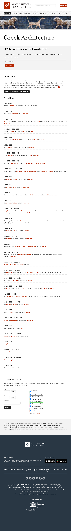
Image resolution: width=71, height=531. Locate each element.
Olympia (33, 131)
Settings (46, 471)
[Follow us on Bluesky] (33, 479)
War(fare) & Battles (37, 411)
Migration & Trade (37, 399)
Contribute (42, 13)
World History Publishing (16, 486)
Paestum (26, 187)
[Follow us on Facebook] (27, 479)
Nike (26, 288)
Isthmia (25, 113)
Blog (35, 469)
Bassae (26, 304)
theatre (12, 312)
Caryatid (46, 195)
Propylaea (9, 272)
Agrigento (29, 238)
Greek (38, 121)
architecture (53, 195)
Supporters (37, 471)
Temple (9, 147)
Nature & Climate (37, 401)
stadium (9, 352)
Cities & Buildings (37, 394)
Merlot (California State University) (23, 427)
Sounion (21, 264)
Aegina (31, 147)
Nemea (21, 344)
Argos (30, 280)
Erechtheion (10, 296)
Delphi (12, 105)
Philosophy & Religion (38, 404)
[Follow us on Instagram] (40, 479)
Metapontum (30, 163)
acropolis (44, 288)
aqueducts (16, 139)
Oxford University (48, 423)
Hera (23, 131)
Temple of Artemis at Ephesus (26, 171)
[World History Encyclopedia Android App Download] (61, 461)
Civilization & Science (38, 396)
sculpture (7, 123)
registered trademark (48, 494)
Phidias (29, 213)
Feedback (29, 469)
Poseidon (15, 113)
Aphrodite (15, 280)
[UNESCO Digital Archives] (35, 506)
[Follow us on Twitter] (30, 479)
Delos (15, 368)
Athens (43, 139)
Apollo (15, 179)
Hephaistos (32, 246)
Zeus (12, 211)
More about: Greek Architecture (16, 92)
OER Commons (40, 427)
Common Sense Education (32, 425)
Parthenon (21, 254)
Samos (35, 139)
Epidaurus (30, 320)
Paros (5, 121)
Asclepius (13, 320)
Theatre (6, 336)
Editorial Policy (44, 469)
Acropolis (29, 272)
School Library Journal (55, 427)
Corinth (30, 179)
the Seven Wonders (47, 171)
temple (11, 131)
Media (34, 13)
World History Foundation (19, 484)
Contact (12, 469)
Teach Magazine (9, 429)
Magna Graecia (40, 163)
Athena (15, 203)
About (60, 13)
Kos (21, 328)
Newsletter (20, 469)
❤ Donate (9, 65)
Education (27, 13)
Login (65, 13)
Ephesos (13, 360)
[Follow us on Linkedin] (37, 479)
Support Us (51, 13)
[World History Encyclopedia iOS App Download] (50, 461)
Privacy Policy (55, 469)
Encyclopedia (18, 13)
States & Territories (37, 408)
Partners (29, 471)
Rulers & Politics (36, 406)
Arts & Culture (36, 392)
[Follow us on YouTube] (43, 479)
